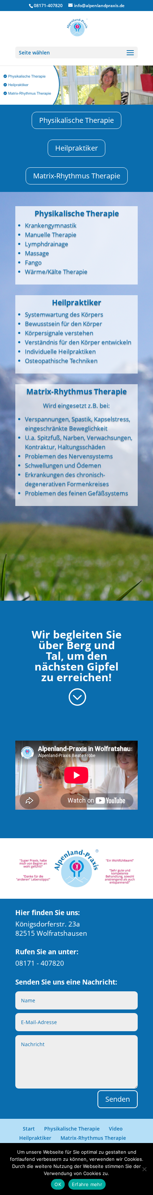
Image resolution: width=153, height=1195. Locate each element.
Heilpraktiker (76, 148)
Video (116, 1128)
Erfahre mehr (87, 1184)
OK (57, 1184)
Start (29, 1128)
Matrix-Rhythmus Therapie (76, 176)
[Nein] (144, 1169)
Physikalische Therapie (76, 120)
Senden (117, 1099)
